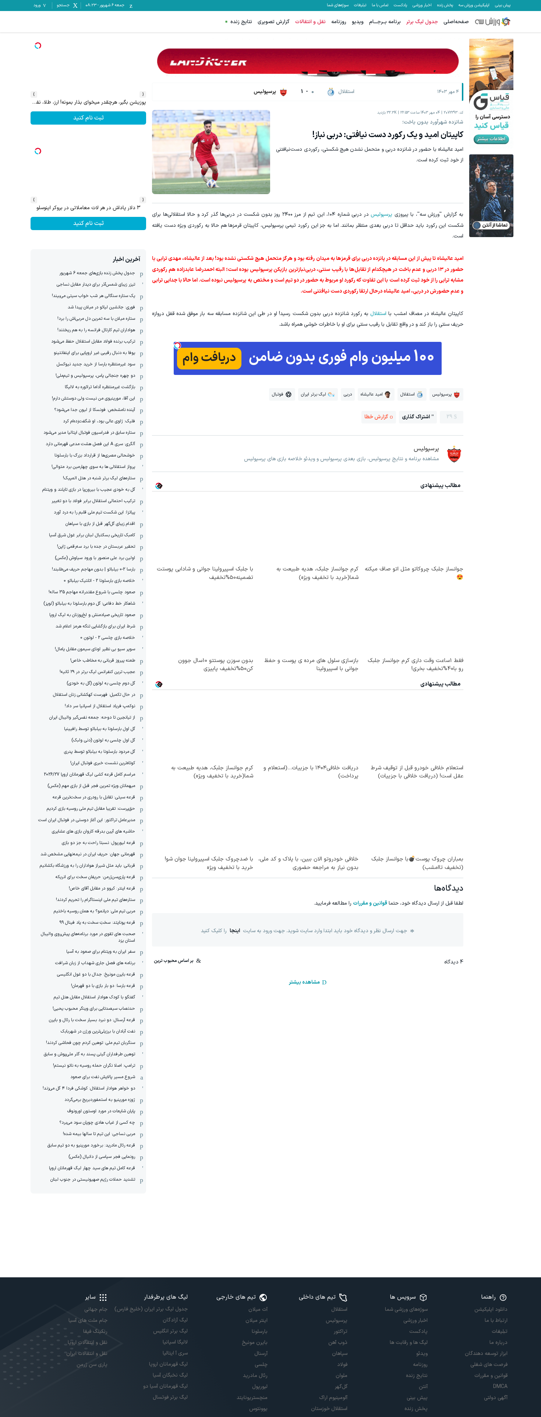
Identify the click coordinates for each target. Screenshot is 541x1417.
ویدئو (421, 1353)
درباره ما (498, 1342)
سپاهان (339, 1353)
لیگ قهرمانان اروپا (168, 1364)
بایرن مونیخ (255, 1342)
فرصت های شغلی (489, 1364)
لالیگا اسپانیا (175, 1342)
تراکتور (340, 1331)
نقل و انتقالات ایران (86, 1353)
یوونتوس (258, 1409)
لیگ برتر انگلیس (170, 1331)
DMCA (500, 1387)
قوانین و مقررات (370, 903)
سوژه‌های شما (338, 5)
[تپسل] (177, 345)
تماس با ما (380, 5)
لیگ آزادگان (175, 1320)
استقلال (378, 314)
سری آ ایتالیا (175, 1353)
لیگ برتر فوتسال (170, 1397)
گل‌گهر (341, 1387)
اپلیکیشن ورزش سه (474, 5)
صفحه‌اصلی (456, 22)
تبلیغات (360, 5)
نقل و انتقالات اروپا (87, 1342)
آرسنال (261, 1353)
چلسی (261, 1364)
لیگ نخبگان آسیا (170, 1375)
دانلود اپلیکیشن (491, 1309)
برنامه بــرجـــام (385, 22)
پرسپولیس (381, 214)
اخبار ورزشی (422, 5)
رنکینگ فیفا (95, 1331)
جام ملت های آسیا (87, 1320)
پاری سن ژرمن (92, 1364)
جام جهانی (95, 1309)
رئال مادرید (255, 1376)
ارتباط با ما (496, 1320)
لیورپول (260, 1387)
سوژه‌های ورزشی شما (406, 1309)
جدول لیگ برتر (422, 22)
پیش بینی (502, 5)
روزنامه (338, 22)
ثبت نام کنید (88, 118)
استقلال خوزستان (329, 1409)
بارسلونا (260, 1331)
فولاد (342, 1364)
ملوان (341, 1376)
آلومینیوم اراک (333, 1398)
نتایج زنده (241, 22)
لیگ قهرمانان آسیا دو (165, 1386)
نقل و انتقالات (310, 22)
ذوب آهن (337, 1342)
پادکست (400, 5)
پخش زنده (445, 5)
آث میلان (258, 1309)
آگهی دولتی (496, 1398)
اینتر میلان (256, 1320)
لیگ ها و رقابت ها (408, 1342)
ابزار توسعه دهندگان (486, 1353)
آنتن (423, 1387)
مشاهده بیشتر (304, 982)
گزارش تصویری (274, 22)
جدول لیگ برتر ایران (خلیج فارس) (150, 1309)
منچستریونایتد (252, 1398)
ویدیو (358, 22)
